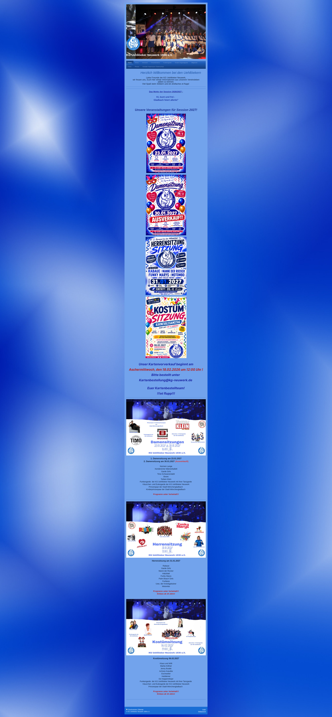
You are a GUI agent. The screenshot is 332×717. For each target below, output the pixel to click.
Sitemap (140, 709)
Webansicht (202, 711)
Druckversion (132, 709)
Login (204, 709)
